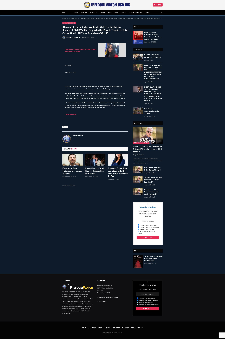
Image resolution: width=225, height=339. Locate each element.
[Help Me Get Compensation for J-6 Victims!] (138, 111)
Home (76, 12)
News (109, 12)
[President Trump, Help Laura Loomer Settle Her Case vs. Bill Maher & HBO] (118, 160)
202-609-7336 (101, 301)
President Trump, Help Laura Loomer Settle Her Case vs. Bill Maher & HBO (118, 172)
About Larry (93, 12)
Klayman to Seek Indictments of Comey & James (72, 171)
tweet (65, 127)
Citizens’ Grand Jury (135, 12)
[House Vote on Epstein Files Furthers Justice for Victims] (95, 160)
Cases (116, 12)
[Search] (162, 13)
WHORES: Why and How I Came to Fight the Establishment (153, 258)
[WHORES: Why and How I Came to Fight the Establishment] (138, 261)
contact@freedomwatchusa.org (108, 297)
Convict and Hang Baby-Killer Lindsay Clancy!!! (152, 169)
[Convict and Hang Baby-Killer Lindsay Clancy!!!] (138, 169)
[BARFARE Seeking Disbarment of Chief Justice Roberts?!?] (138, 191)
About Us (84, 12)
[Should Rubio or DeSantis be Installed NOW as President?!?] (138, 179)
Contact (123, 12)
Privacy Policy (137, 328)
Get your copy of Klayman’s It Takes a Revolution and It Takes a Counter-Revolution (153, 35)
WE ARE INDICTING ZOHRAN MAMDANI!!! (152, 56)
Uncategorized (69, 23)
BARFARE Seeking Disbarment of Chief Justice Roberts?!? (151, 192)
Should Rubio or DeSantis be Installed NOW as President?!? (153, 179)
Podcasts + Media (141, 143)
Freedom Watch (74, 37)
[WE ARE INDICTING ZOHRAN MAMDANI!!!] (138, 57)
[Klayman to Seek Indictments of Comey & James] (72, 160)
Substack (148, 12)
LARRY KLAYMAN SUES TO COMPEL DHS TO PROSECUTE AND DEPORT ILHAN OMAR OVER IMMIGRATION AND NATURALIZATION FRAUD (153, 94)
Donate (157, 5)
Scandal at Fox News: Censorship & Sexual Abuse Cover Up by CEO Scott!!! (147, 149)
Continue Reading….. (71, 114)
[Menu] (63, 13)
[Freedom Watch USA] (107, 5)
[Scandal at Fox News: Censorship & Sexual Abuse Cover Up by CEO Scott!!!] (148, 135)
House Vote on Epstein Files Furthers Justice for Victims (95, 171)
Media (101, 328)
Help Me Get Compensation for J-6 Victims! (151, 111)
